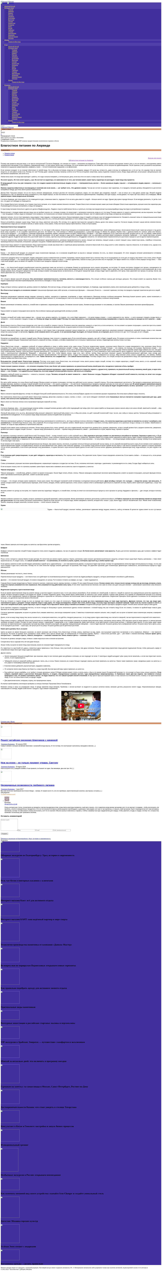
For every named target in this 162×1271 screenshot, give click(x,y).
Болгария (11, 18)
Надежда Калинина (8, 744)
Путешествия (9, 8)
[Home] (7, 3)
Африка (11, 11)
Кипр (10, 26)
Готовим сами (5, 721)
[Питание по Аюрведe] (81, 160)
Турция (10, 31)
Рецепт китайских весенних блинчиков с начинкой (29, 740)
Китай (10, 28)
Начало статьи (9, 153)
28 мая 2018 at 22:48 (10, 804)
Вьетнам (11, 20)
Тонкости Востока (14, 42)
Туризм (10, 10)
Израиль (11, 25)
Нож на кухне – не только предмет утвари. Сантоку (29, 762)
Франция (11, 35)
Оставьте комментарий (8, 794)
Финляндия (12, 33)
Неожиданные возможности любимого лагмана (27, 785)
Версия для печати (154, 158)
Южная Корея (13, 37)
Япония (11, 38)
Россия (10, 15)
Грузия (10, 21)
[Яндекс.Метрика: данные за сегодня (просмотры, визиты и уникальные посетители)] (26, 1269)
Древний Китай (9, 6)
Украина (11, 16)
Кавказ (10, 13)
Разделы (7, 85)
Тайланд (11, 30)
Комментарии (9, 155)
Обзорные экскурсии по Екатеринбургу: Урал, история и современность (26, 839)
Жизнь (6, 40)
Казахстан (11, 23)
